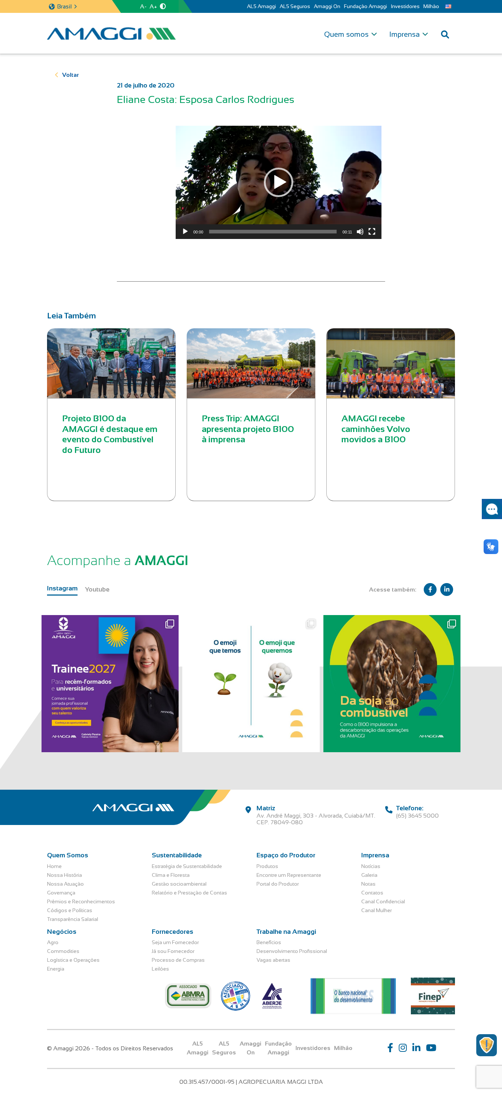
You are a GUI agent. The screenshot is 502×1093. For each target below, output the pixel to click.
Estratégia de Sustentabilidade (187, 866)
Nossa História (64, 875)
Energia (55, 969)
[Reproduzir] (185, 231)
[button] (278, 182)
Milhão (431, 6)
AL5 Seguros (295, 6)
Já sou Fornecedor (173, 951)
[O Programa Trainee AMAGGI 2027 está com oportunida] (110, 683)
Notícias (370, 866)
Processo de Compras (178, 960)
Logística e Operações (73, 960)
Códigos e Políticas (69, 910)
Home (54, 866)
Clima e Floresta (171, 875)
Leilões (160, 969)
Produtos (267, 866)
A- (143, 6)
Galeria (369, 875)
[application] (278, 182)
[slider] (273, 231)
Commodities (63, 951)
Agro (52, 942)
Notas (368, 884)
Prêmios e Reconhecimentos (81, 901)
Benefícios (269, 942)
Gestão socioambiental (179, 884)
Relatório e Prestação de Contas (189, 893)
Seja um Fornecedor (175, 942)
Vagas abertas (273, 960)
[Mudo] (360, 231)
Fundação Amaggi (365, 6)
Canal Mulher (376, 910)
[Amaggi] (111, 33)
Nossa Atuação (65, 884)
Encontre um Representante (289, 875)
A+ (153, 6)
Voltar (70, 75)
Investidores (405, 6)
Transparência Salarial (72, 919)
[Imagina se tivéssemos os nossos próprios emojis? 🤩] (250, 683)
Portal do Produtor (278, 884)
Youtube (97, 589)
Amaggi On (327, 6)
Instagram (62, 588)
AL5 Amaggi (261, 6)
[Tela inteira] (372, 231)
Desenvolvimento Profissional (292, 951)
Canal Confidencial (383, 901)
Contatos (372, 893)
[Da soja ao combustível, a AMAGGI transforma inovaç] (391, 683)
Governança (61, 893)
